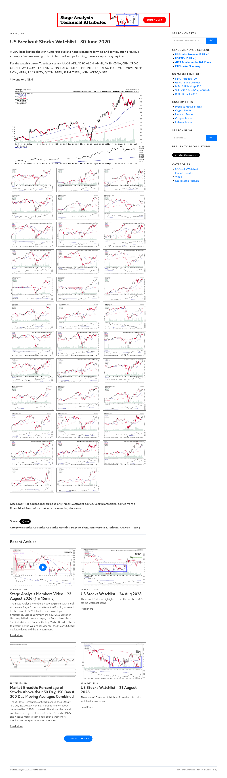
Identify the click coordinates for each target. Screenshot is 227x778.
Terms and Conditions (185, 769)
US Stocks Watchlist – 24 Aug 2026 (111, 593)
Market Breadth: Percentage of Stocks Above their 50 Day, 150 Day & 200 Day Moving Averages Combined (42, 692)
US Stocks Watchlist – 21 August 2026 (109, 689)
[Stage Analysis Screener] (113, 20)
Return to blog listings (191, 146)
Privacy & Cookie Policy (207, 769)
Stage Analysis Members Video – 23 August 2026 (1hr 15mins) (40, 596)
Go (211, 40)
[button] (43, 567)
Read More (16, 635)
